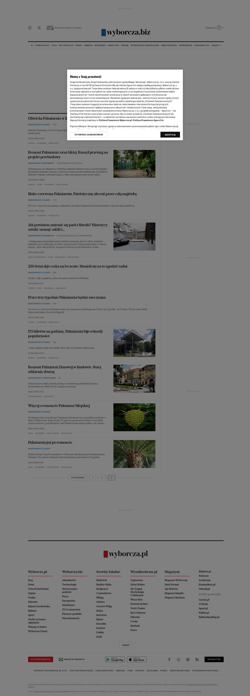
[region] (125, 105)
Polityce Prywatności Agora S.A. (148, 120)
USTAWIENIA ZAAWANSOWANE (89, 134)
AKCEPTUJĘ (170, 135)
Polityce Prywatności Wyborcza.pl (115, 120)
